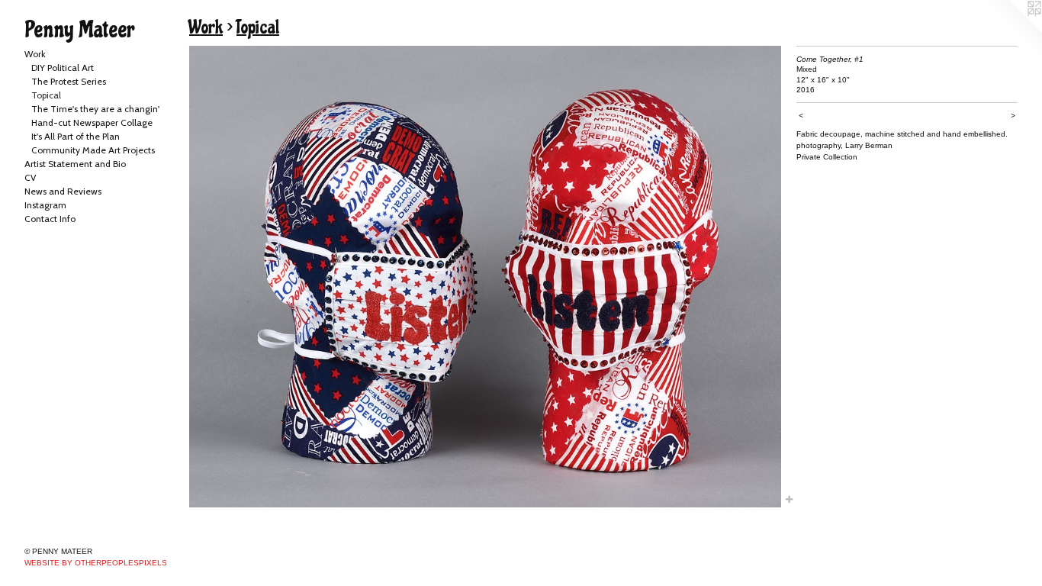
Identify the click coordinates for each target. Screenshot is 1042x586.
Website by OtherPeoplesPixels (95, 563)
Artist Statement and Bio (75, 163)
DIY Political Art (62, 67)
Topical (46, 95)
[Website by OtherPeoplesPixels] (1011, 30)
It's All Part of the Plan (75, 136)
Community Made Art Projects (93, 150)
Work (35, 54)
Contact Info (50, 218)
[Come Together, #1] (485, 276)
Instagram (45, 205)
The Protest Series (68, 81)
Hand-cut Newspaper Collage (92, 122)
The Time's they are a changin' (95, 108)
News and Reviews (62, 191)
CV (30, 177)
